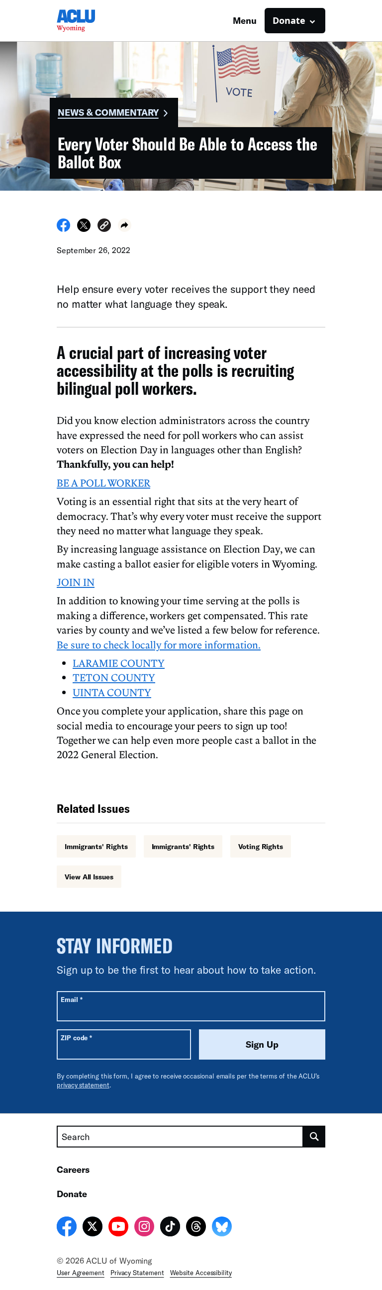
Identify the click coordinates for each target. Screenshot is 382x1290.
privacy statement (83, 1085)
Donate (72, 1193)
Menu (245, 20)
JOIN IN (76, 581)
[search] (314, 1136)
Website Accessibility (201, 1273)
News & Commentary (108, 112)
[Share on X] (84, 228)
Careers (73, 1169)
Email (71, 999)
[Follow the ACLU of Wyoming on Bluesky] (222, 1228)
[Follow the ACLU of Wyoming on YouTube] (118, 1228)
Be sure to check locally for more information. (159, 644)
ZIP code (76, 1037)
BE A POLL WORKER (103, 482)
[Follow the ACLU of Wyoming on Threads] (196, 1228)
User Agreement (80, 1273)
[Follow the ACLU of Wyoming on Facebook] (67, 1228)
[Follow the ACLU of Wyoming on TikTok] (170, 1228)
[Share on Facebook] (63, 228)
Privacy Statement (137, 1273)
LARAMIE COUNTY (119, 662)
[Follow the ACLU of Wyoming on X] (92, 1228)
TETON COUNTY (114, 677)
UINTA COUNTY (112, 692)
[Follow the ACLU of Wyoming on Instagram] (144, 1228)
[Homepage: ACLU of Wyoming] (91, 20)
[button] (104, 226)
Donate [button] (289, 20)
